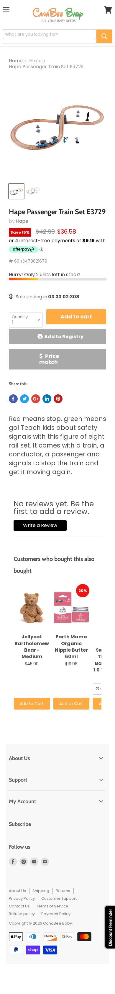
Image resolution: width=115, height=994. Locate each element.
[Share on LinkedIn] (46, 398)
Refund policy (22, 914)
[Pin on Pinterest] (58, 398)
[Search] (104, 36)
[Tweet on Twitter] (24, 398)
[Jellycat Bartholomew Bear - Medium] (32, 607)
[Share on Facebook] (13, 398)
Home (16, 61)
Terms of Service (52, 906)
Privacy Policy (22, 898)
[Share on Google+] (35, 398)
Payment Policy (55, 914)
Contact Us (19, 906)
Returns (63, 891)
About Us (17, 891)
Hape (35, 61)
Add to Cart (32, 704)
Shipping (40, 891)
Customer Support (59, 898)
